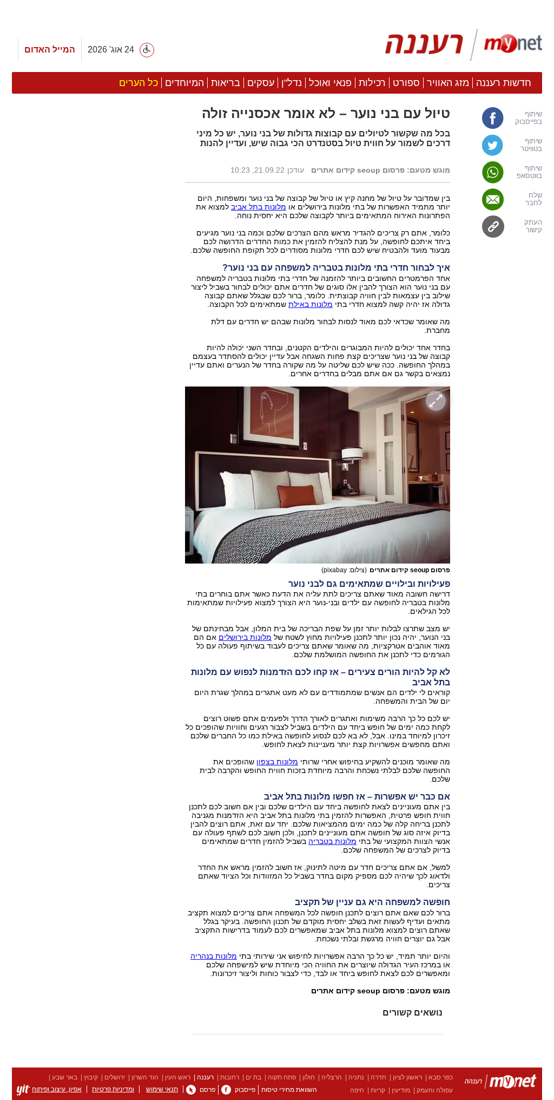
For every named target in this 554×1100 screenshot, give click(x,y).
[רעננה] (501, 1083)
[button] (93, 610)
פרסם (207, 1090)
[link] (501, 118)
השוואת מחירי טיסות (289, 1090)
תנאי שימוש (162, 1089)
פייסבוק (245, 1090)
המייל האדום (49, 49)
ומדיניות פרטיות (113, 1089)
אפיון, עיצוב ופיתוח (57, 1089)
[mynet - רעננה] (463, 45)
